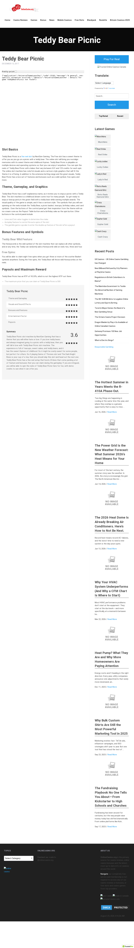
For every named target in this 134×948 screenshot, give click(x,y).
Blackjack (91, 20)
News (51, 20)
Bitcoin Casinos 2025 (120, 20)
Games (34, 20)
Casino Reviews (20, 20)
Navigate (104, 874)
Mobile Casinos (64, 20)
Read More (112, 412)
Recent (120, 116)
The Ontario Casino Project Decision (110, 317)
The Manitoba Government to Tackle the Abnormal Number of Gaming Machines (110, 290)
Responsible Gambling (104, 347)
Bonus (43, 20)
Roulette (103, 20)
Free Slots (79, 20)
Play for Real (112, 59)
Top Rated (103, 116)
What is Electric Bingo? (104, 340)
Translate (111, 88)
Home (7, 20)
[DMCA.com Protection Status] (115, 907)
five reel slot (26, 156)
